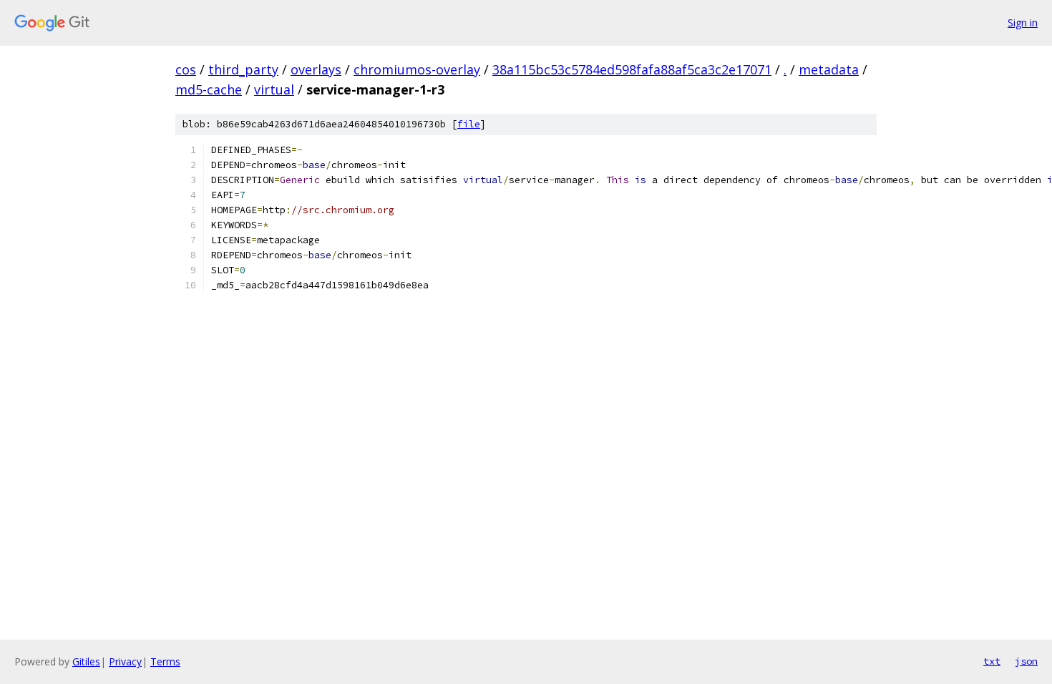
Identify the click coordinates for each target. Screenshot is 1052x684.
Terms (165, 661)
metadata (829, 69)
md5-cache (208, 89)
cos (185, 69)
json (1026, 661)
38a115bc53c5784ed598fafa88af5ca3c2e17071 (631, 69)
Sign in (1023, 22)
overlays (316, 69)
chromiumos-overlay (417, 69)
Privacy (125, 661)
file (468, 124)
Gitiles (86, 661)
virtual (274, 89)
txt (991, 661)
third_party (243, 69)
